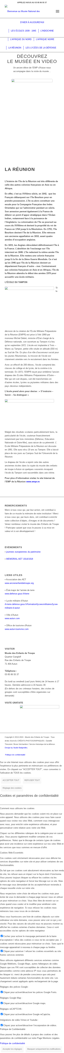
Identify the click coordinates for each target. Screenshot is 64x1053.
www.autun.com (12, 618)
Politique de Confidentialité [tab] (12, 1029)
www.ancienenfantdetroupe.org (19, 583)
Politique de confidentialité (12, 1043)
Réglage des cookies (12, 788)
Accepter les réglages (12, 1049)
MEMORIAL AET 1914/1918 (19, 559)
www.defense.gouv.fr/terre (17, 593)
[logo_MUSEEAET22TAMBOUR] (26, 11)
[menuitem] (50, 11)
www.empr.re (33, 481)
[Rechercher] (50, 11)
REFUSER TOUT (32, 780)
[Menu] (57, 11)
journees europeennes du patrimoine (23, 552)
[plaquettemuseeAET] (32, 118)
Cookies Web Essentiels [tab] (11, 852)
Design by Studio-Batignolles (16, 748)
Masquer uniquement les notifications (44, 1049)
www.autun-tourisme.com (17, 629)
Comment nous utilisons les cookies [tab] (17, 808)
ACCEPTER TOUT (11, 780)
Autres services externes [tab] (12, 955)
